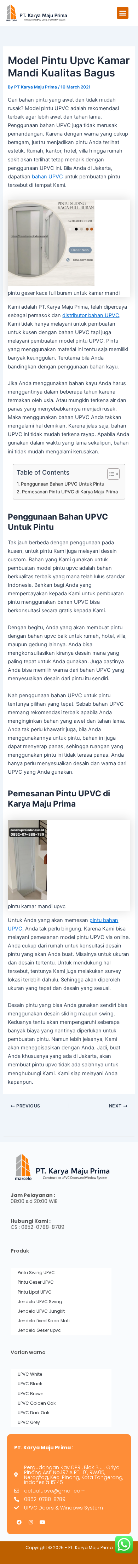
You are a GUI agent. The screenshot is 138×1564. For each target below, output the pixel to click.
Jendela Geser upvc (39, 1330)
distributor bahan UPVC (90, 315)
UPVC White (30, 1374)
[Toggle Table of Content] (110, 474)
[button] (122, 13)
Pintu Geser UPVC (36, 1282)
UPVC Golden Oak (37, 1403)
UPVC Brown (31, 1394)
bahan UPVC (48, 176)
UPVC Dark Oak (33, 1413)
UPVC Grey (29, 1422)
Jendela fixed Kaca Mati (44, 1321)
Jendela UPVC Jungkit (41, 1311)
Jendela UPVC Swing (40, 1302)
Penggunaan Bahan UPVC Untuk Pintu (62, 484)
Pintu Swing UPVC (36, 1273)
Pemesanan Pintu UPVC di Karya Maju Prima (70, 491)
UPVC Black (30, 1384)
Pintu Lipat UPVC (35, 1292)
